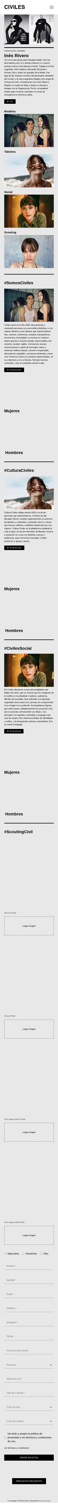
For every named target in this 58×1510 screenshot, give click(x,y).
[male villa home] (29, 195)
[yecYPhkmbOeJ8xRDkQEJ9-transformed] (29, 236)
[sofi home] (28, 555)
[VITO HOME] (29, 596)
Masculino (13, 1253)
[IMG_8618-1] (29, 418)
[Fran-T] (29, 780)
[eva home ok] (28, 738)
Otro (45, 1253)
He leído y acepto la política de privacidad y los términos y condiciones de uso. (30, 1437)
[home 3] (29, 115)
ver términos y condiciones (16, 1448)
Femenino (31, 1253)
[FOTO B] (29, 155)
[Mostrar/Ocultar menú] (51, 7)
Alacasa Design (44, 1501)
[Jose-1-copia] (28, 376)
